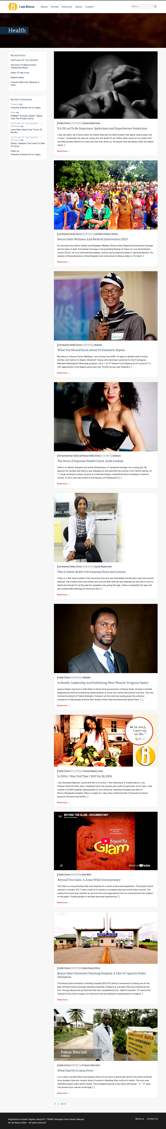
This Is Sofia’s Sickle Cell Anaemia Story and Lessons (91, 572)
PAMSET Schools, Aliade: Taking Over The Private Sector (26, 117)
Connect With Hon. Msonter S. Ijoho (25, 83)
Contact (89, 6)
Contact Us (152, 1119)
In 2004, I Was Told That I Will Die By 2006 (84, 776)
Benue (44, 6)
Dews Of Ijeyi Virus (20, 72)
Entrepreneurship (65, 456)
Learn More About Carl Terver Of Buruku (26, 131)
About (78, 6)
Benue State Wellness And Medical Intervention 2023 (92, 239)
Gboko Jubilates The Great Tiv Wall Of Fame (28, 145)
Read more (63, 151)
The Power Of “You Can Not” (24, 60)
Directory (67, 6)
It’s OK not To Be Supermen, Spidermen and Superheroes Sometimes (102, 128)
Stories (55, 6)
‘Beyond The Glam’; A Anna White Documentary (88, 880)
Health (61, 123)
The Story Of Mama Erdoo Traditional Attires (23, 66)
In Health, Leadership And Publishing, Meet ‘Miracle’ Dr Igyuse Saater (103, 683)
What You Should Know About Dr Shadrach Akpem (91, 350)
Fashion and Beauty (80, 456)
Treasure (15, 104)
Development (63, 234)
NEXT (63, 1104)
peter (13, 112)
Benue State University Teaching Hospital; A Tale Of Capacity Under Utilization (101, 975)
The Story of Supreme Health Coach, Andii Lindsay (90, 461)
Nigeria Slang (17, 77)
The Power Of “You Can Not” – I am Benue (26, 125)
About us (139, 1119)
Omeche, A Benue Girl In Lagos (26, 107)
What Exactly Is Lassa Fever (75, 1070)
